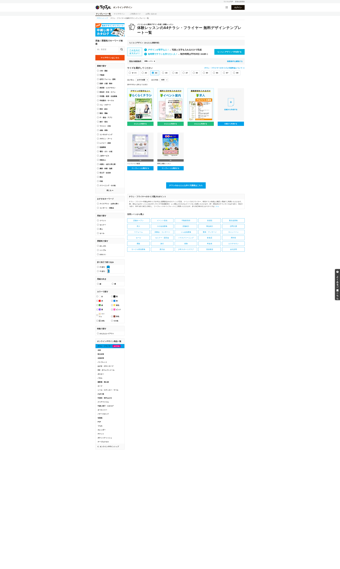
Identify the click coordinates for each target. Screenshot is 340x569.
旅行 (162, 244)
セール (102, 233)
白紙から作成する (230, 124)
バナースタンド (103, 414)
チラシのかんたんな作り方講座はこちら (186, 185)
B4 (197, 73)
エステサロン (233, 244)
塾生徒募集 (233, 220)
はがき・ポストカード (106, 366)
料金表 (209, 244)
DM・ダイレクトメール (106, 370)
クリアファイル (103, 402)
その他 (115, 321)
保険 (186, 244)
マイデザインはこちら (110, 58)
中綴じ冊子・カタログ (106, 406)
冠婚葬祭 (103, 147)
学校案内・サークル (107, 100)
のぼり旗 (101, 394)
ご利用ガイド (135, 14)
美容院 (209, 220)
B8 (237, 73)
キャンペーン (233, 232)
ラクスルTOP (228, 2)
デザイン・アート (106, 139)
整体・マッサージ (210, 232)
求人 (101, 229)
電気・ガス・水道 (106, 151)
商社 (101, 177)
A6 (176, 73)
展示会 (162, 249)
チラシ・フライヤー (108, 346)
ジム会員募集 (186, 232)
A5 (166, 73)
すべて (134, 73)
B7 (227, 73)
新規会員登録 (240, 2)
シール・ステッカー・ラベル (108, 390)
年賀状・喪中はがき (105, 398)
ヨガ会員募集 (162, 226)
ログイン (238, 7)
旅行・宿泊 (104, 122)
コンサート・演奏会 (107, 208)
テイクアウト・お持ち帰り (109, 204)
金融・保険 (104, 130)
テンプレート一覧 (103, 14)
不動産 (102, 75)
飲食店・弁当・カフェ (108, 92)
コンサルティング (106, 134)
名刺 (99, 350)
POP (99, 422)
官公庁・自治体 (105, 173)
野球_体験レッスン (164, 164)
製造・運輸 (104, 113)
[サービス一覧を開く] (226, 7)
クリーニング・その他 (108, 185)
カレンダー (102, 430)
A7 (187, 73)
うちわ (100, 426)
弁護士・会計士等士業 (108, 164)
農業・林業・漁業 (106, 168)
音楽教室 (209, 249)
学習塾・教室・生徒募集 (108, 96)
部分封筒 (101, 354)
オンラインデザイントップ (109, 446)
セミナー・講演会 (162, 238)
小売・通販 (104, 71)
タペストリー (102, 410)
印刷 (101, 181)
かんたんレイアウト (107, 333)
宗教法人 (103, 160)
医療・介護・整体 (106, 83)
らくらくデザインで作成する (229, 52)
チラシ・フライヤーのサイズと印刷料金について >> (224, 68)
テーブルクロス (103, 442)
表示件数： (155, 80)
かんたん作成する (140, 124)
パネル (100, 378)
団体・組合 (104, 109)
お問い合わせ (151, 14)
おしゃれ (103, 246)
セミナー (103, 225)
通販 (138, 244)
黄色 (117, 305)
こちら (216, 206)
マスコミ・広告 (105, 126)
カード (100, 386)
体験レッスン (148, 61)
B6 (217, 73)
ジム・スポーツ (105, 105)
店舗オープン (138, 220)
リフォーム (138, 232)
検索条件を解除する (235, 61)
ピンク (118, 309)
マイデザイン (119, 14)
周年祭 (233, 238)
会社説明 (233, 249)
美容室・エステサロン (108, 88)
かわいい (103, 254)
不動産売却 (186, 220)
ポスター (101, 374)
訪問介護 (233, 226)
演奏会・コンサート (162, 232)
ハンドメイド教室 (133, 164)
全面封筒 (101, 358)
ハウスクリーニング (186, 238)
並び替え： (131, 80)
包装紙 (100, 418)
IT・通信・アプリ (106, 117)
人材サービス (104, 156)
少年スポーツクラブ (186, 249)
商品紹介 (209, 226)
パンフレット (102, 362)
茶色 (117, 316)
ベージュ (102, 315)
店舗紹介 (185, 226)
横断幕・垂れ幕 (103, 382)
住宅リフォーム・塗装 (108, 79)
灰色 (103, 321)
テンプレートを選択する (140, 168)
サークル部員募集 (138, 249)
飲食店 (209, 238)
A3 (146, 73)
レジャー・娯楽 (105, 143)
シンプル (103, 250)
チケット (101, 434)
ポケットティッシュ (105, 438)
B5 (207, 73)
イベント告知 (162, 220)
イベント (103, 220)
